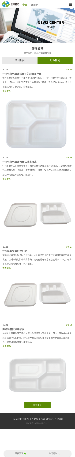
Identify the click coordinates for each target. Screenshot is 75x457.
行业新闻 (55, 60)
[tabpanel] (37, 25)
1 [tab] (37, 39)
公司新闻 (20, 60)
